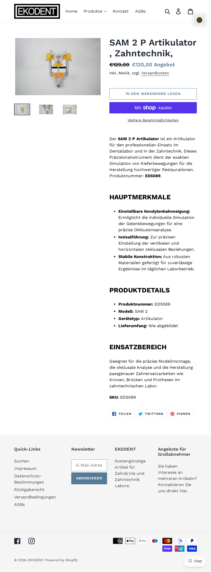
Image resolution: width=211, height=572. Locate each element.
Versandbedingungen (35, 497)
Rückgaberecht (29, 489)
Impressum (25, 468)
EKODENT (36, 560)
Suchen (21, 461)
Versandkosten (155, 73)
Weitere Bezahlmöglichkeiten (153, 120)
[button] (199, 20)
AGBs (19, 504)
